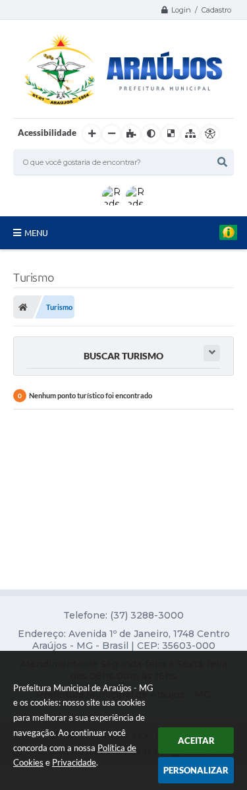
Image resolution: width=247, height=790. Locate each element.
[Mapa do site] (190, 133)
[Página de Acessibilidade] (210, 133)
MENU (36, 232)
